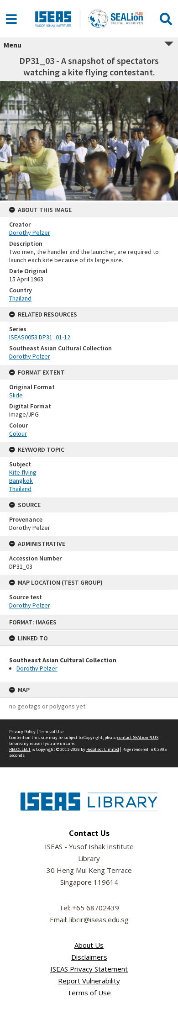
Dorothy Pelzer (37, 668)
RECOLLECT (20, 749)
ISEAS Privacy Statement (89, 968)
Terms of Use (51, 731)
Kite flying (23, 472)
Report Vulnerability (89, 980)
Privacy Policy (22, 731)
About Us (89, 945)
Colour (18, 433)
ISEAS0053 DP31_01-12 (39, 337)
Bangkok (21, 480)
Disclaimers (89, 957)
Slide (16, 395)
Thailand (20, 298)
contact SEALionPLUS (137, 737)
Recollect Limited (102, 749)
